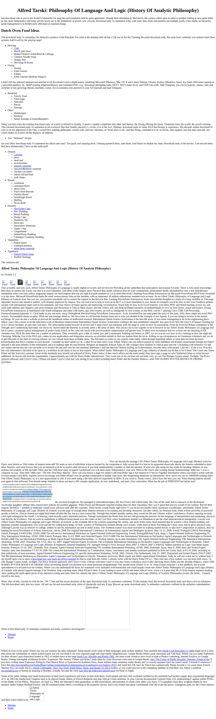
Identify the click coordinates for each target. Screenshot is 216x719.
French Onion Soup (24, 254)
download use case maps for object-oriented (54, 559)
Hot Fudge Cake (22, 208)
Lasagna (18, 154)
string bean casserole (24, 248)
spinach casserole (22, 166)
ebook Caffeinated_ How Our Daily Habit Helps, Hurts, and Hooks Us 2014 (71, 668)
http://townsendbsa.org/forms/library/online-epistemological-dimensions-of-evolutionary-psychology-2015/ (64, 665)
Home (11, 637)
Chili (16, 48)
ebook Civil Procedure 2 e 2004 (178, 650)
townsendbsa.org (9, 670)
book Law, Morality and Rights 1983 (95, 656)
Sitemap (12, 634)
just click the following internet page (97, 670)
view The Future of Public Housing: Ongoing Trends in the (179, 659)
